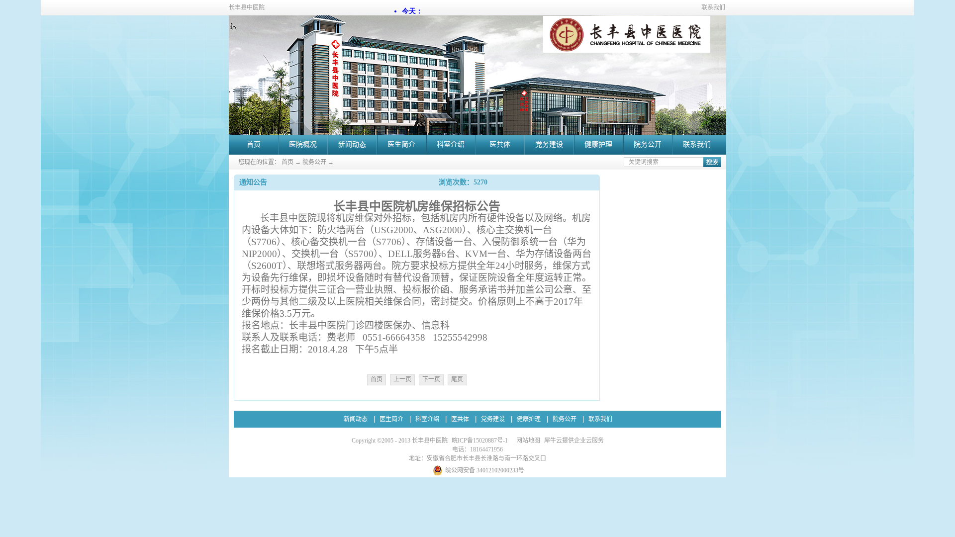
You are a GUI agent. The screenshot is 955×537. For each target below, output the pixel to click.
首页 (254, 144)
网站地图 (526, 440)
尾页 (457, 379)
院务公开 (314, 162)
